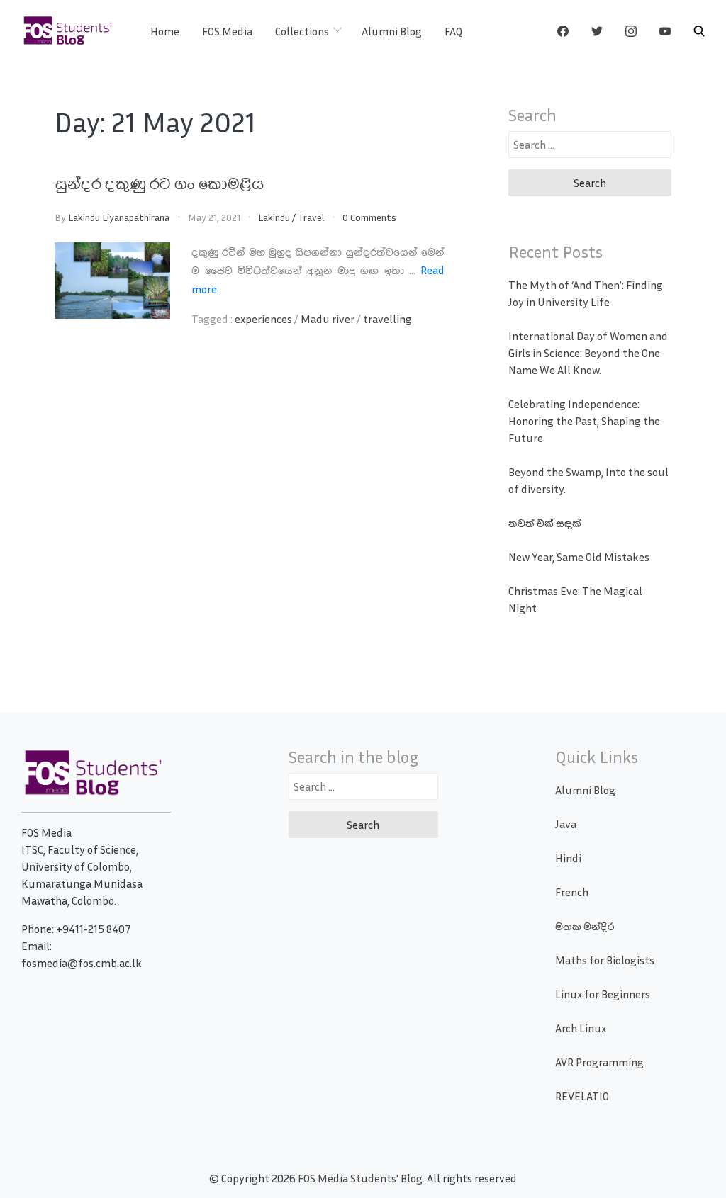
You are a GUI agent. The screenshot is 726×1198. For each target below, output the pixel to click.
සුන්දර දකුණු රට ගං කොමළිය (159, 183)
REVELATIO (582, 1096)
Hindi (568, 858)
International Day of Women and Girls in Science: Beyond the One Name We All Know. (588, 353)
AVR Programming (599, 1062)
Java (565, 824)
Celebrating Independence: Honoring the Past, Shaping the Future (584, 421)
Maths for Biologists (604, 960)
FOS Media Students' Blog (360, 1178)
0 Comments (369, 217)
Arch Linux (580, 1028)
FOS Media (227, 31)
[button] (699, 31)
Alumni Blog (392, 31)
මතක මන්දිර (584, 926)
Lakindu (274, 217)
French (571, 892)
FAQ (453, 31)
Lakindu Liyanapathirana (118, 217)
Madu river (327, 319)
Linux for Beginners (602, 994)
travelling (387, 319)
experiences (263, 319)
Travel (311, 217)
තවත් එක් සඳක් (544, 523)
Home (164, 31)
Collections (302, 31)
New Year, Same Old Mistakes (578, 557)
